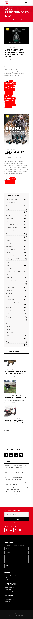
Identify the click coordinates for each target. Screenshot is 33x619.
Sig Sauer (19, 489)
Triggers (8, 342)
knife (10, 477)
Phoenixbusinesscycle (19, 615)
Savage (12, 487)
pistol (10, 484)
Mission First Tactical (10, 482)
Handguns (9, 237)
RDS (14, 484)
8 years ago (11, 369)
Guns (15, 472)
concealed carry (8, 470)
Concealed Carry (10, 218)
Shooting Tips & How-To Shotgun (15, 302)
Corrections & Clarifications (11, 592)
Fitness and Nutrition (12, 231)
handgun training (22, 472)
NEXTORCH (19, 482)
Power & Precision (9, 102)
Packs (7, 274)
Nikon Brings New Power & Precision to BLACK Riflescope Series (15, 53)
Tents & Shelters (10, 332)
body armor (11, 467)
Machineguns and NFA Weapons (15, 259)
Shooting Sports (10, 299)
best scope (11, 89)
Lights (8, 252)
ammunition (15, 465)
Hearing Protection (9, 474)
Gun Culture (9, 234)
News (6, 149)
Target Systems (10, 326)
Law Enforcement (11, 249)
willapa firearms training (10, 494)
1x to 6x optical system (8, 82)
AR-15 (24, 465)
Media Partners (8, 589)
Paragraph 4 (9, 59)
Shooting (25, 487)
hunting (6, 477)
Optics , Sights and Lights (13, 271)
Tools (7, 335)
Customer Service (9, 599)
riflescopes (8, 107)
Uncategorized (10, 345)
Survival (8, 323)
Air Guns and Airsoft (11, 202)
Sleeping (8, 317)
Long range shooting (12, 256)
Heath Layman (19, 474)
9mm (9, 465)
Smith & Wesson (8, 491)
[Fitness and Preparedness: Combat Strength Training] (10, 410)
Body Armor (9, 209)
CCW (21, 467)
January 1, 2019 (12, 149)
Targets (8, 329)
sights (7, 313)
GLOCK (6, 472)
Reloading (9, 290)
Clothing (8, 212)
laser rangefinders (8, 97)
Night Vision (9, 268)
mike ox (21, 479)
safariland (7, 487)
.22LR (5, 465)
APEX (20, 465)
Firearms (8, 221)
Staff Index (7, 578)
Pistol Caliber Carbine (12, 281)
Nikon (13, 98)
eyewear (19, 470)
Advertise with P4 (9, 587)
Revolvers (9, 293)
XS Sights (20, 494)
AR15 (5, 467)
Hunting (8, 243)
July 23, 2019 (12, 47)
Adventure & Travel (11, 199)
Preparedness (10, 287)
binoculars (12, 178)
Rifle (7, 296)
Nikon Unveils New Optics (14, 153)
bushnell (17, 467)
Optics (6, 47)
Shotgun (8, 310)
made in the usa (8, 479)
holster (25, 474)
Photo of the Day (11, 277)
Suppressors (9, 320)
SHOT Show (9, 307)
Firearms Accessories (12, 224)
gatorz (23, 470)
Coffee (8, 215)
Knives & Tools (10, 246)
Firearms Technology (12, 227)
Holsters (8, 240)
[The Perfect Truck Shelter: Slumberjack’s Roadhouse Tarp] (10, 386)
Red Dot (18, 484)
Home (6, 19)
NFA (24, 482)
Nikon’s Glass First (9, 100)
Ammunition (9, 205)
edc (15, 470)
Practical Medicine (11, 284)
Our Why (7, 580)
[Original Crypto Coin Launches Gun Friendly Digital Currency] (10, 362)
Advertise (7, 601)
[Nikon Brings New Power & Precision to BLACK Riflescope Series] (16, 35)
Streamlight (17, 491)
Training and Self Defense (13, 339)
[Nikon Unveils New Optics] (16, 130)
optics (6, 484)
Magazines (9, 262)
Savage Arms (18, 487)
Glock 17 (11, 472)
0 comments (17, 59)
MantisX (16, 479)
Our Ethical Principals (10, 575)
